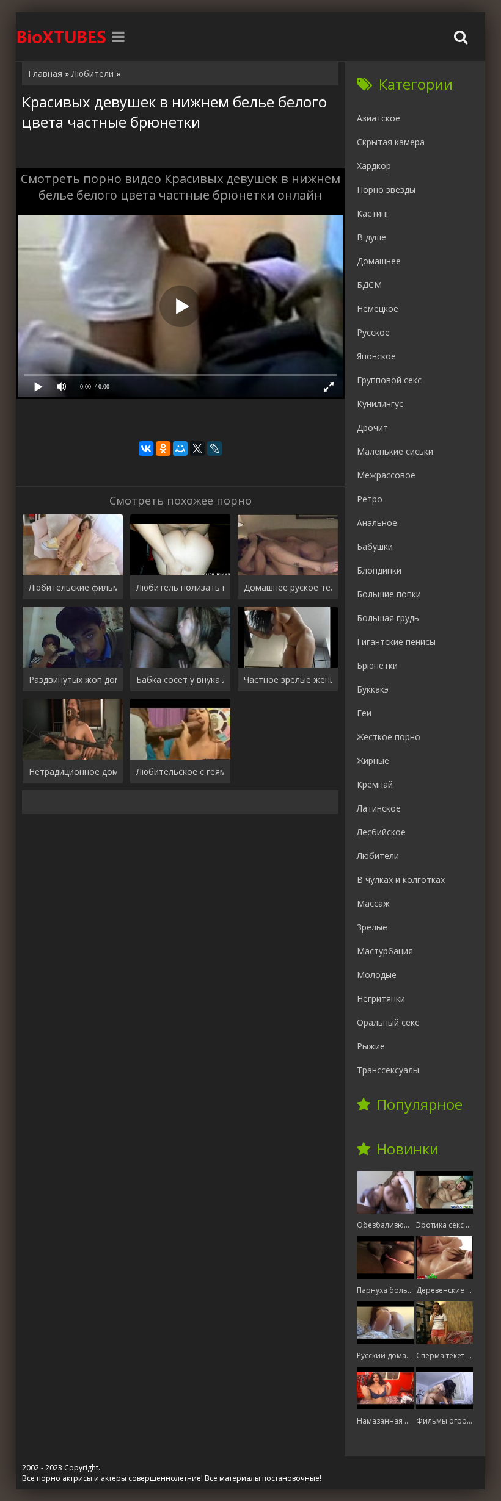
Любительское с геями (180, 771)
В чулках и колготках (401, 879)
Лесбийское (381, 832)
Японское (376, 356)
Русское (373, 332)
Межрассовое (386, 475)
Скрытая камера (391, 142)
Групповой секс (389, 380)
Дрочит (372, 427)
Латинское (379, 808)
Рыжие (371, 1046)
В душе (371, 237)
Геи (364, 713)
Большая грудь (388, 618)
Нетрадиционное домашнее (73, 771)
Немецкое (377, 308)
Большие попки (389, 594)
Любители (378, 856)
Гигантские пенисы (396, 641)
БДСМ (369, 284)
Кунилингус (380, 403)
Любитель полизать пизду (180, 587)
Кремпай (375, 784)
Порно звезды (386, 189)
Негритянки (381, 998)
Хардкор (374, 165)
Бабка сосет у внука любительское (180, 679)
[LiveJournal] (214, 448)
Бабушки (375, 546)
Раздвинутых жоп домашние (73, 679)
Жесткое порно (388, 737)
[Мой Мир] (180, 448)
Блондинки (379, 570)
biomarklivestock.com (62, 36)
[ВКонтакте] (146, 448)
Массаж (373, 903)
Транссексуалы (388, 1070)
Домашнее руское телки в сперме (288, 587)
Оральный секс (388, 1022)
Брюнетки (377, 665)
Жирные (373, 760)
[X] (197, 448)
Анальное (377, 522)
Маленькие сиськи (395, 451)
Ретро (369, 499)
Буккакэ (373, 689)
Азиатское (378, 118)
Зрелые (372, 927)
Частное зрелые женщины (288, 679)
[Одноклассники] (163, 448)
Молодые (377, 975)
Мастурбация (385, 951)
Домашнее (379, 261)
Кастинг (373, 213)
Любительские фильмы (73, 587)
